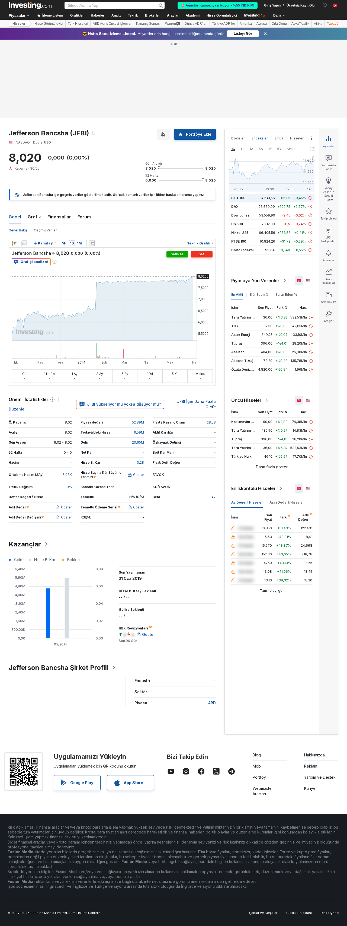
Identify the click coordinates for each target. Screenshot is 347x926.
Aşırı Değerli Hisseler (286, 502)
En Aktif (237, 294)
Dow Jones (240, 215)
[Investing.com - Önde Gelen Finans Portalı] (30, 5)
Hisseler (18, 24)
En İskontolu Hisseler (253, 488)
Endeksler (260, 138)
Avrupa (261, 24)
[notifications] (325, 5)
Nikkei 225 (239, 233)
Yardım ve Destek (320, 777)
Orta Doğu (279, 24)
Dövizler (238, 138)
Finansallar (59, 216)
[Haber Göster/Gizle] (92, 243)
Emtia (279, 138)
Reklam (310, 766)
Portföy (259, 777)
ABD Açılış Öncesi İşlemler (112, 24)
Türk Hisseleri (78, 24)
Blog (257, 755)
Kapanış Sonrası (148, 24)
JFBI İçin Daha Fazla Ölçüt (196, 404)
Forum (84, 216)
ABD (212, 703)
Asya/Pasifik (300, 24)
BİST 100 (238, 198)
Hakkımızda (314, 755)
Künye (310, 788)
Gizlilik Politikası (299, 913)
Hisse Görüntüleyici (222, 15)
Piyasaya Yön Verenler (255, 280)
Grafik (34, 216)
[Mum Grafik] (14, 243)
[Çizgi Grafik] (24, 243)
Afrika (318, 24)
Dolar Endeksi (242, 250)
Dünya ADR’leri (196, 24)
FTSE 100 (238, 241)
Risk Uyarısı (330, 913)
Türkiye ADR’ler (223, 24)
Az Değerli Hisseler (247, 502)
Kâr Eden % (259, 294)
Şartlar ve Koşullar (263, 913)
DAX (235, 207)
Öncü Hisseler (246, 400)
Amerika (246, 24)
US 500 (237, 224)
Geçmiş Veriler (45, 230)
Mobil (257, 766)
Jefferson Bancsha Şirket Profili (58, 668)
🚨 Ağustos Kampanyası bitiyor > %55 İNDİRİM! (217, 5)
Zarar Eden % (286, 294)
